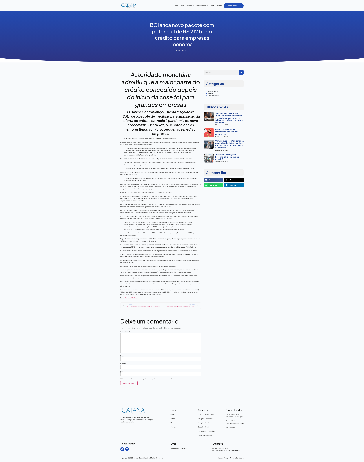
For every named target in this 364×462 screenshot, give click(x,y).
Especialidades (201, 6)
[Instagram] (127, 449)
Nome (123, 356)
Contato (219, 6)
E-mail (123, 363)
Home (176, 6)
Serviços (189, 6)
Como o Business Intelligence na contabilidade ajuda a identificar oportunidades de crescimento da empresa (229, 144)
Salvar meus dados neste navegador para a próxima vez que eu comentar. (147, 379)
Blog (212, 6)
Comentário (125, 332)
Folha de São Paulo (131, 298)
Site (121, 371)
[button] (213, 180)
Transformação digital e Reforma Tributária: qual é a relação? (227, 156)
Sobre (182, 6)
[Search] (241, 72)
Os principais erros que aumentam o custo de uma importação (226, 131)
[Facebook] (122, 449)
